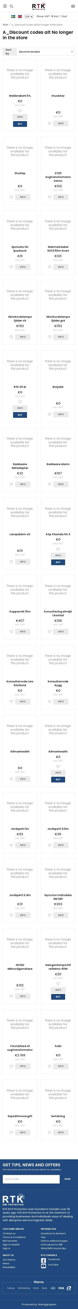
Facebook (54, 1259)
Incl (56, 16)
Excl (64, 16)
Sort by (8, 51)
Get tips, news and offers (31, 1165)
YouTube (53, 1264)
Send (67, 1179)
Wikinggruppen (47, 1304)
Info (20, 116)
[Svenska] (14, 16)
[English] (21, 16)
